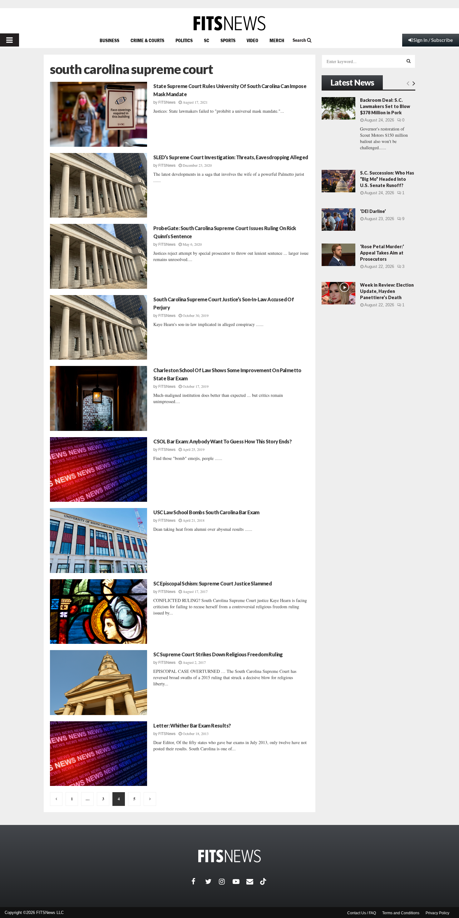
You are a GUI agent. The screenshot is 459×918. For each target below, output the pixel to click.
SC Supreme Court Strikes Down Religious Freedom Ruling (218, 654)
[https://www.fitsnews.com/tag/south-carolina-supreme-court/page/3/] (56, 799)
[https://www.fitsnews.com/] (229, 23)
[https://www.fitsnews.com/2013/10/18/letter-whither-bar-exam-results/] (98, 753)
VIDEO (252, 40)
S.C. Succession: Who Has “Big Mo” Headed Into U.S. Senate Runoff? (387, 179)
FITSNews (166, 102)
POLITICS (184, 40)
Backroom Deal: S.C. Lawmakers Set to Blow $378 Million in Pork (385, 106)
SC (206, 40)
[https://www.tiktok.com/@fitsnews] (264, 881)
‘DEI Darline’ (373, 211)
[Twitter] (212, 881)
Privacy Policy (437, 913)
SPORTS (227, 40)
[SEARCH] (408, 61)
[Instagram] (226, 881)
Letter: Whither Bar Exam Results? (192, 725)
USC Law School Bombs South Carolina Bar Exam (206, 512)
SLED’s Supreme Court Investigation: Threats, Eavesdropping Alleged (230, 157)
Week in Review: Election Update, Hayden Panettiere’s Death (387, 291)
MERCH (276, 40)
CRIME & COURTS (147, 40)
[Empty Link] (408, 83)
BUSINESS (109, 40)
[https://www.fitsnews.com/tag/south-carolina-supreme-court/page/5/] (150, 799)
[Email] (253, 881)
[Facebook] (198, 881)
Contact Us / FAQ (361, 913)
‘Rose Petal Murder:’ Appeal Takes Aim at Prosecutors (382, 253)
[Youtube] (239, 881)
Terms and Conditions (400, 913)
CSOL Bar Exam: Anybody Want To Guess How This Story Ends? (222, 441)
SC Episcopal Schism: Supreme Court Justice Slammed (212, 583)
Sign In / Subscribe (433, 40)
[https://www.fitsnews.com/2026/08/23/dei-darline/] (338, 219)
